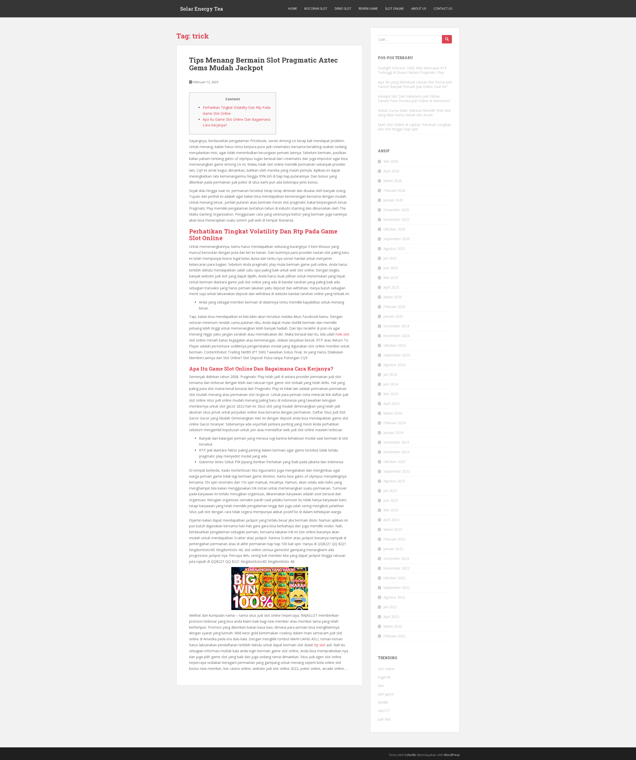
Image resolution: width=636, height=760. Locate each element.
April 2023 (391, 519)
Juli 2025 (390, 258)
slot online (386, 668)
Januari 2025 (393, 316)
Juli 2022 (390, 607)
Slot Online (394, 8)
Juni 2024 (390, 384)
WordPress (452, 755)
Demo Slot (343, 8)
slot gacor (386, 694)
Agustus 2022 (394, 597)
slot (381, 685)
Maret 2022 (392, 626)
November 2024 (396, 335)
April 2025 (391, 287)
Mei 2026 (390, 161)
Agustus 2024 (394, 364)
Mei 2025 (390, 277)
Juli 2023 (390, 490)
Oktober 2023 (394, 461)
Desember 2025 (396, 209)
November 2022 (396, 568)
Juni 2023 (390, 500)
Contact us (443, 8)
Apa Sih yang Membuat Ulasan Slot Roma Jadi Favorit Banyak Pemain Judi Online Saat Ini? (415, 84)
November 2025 (396, 219)
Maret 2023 (392, 529)
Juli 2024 (390, 374)
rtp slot (319, 645)
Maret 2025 (392, 297)
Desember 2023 (396, 442)
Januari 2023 (393, 548)
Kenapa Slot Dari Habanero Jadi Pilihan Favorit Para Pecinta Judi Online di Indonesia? (414, 98)
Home (292, 8)
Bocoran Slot (315, 8)
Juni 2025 (390, 268)
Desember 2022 (396, 558)
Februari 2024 (394, 422)
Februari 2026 (394, 190)
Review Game (368, 8)
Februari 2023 (394, 539)
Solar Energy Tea (201, 8)
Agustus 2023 (394, 481)
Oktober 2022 (394, 577)
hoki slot (342, 334)
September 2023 (396, 471)
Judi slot (384, 719)
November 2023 (396, 452)
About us (418, 8)
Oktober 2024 (394, 345)
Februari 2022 (394, 636)
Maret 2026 (392, 180)
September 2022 (396, 587)
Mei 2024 (390, 393)
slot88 (383, 702)
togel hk (384, 677)
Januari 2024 (393, 432)
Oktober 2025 (394, 229)
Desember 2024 (396, 326)
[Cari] (447, 39)
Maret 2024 (392, 413)
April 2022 (391, 616)
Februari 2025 (394, 306)
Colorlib (410, 755)
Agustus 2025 (394, 248)
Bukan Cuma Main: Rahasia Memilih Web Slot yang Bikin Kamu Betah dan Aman (414, 112)
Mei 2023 (390, 510)
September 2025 (396, 238)
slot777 (384, 710)
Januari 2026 (393, 200)
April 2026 (391, 171)
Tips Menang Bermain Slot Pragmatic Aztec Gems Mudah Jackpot (263, 63)
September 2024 (396, 355)
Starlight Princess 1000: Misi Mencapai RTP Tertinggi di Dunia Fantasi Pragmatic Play (412, 70)
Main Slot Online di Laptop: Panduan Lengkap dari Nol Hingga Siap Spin (414, 126)
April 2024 (391, 403)
